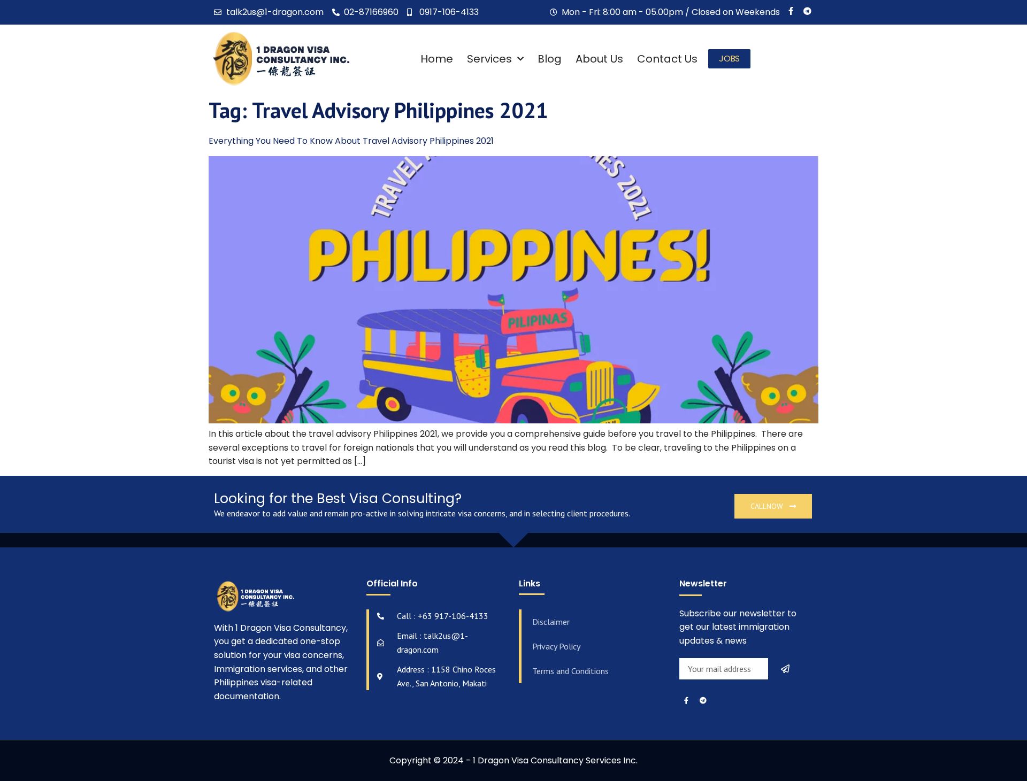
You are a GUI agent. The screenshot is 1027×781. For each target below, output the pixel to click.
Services (489, 58)
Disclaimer (551, 621)
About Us (599, 58)
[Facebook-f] (790, 11)
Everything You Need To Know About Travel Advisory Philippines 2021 (351, 141)
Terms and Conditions (570, 671)
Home (436, 58)
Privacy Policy (556, 646)
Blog (550, 58)
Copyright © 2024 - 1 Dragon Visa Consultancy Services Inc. (513, 760)
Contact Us (667, 58)
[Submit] (786, 668)
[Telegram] (807, 11)
